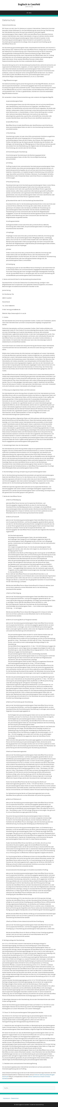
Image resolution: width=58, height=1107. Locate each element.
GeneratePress (40, 1104)
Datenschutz (15, 1098)
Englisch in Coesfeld (29, 4)
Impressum (6, 1098)
